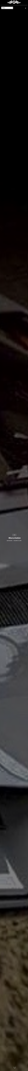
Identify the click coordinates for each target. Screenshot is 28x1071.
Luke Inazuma (9, 540)
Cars (14, 535)
